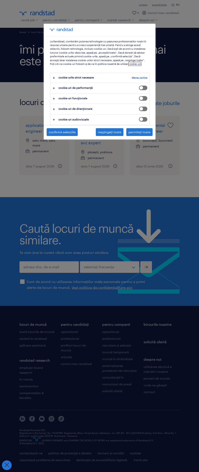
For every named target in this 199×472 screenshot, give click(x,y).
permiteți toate (139, 132)
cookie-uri (135, 63)
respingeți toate (109, 132)
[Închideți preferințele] (7, 465)
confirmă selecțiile (62, 132)
